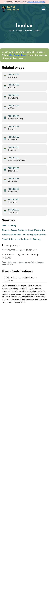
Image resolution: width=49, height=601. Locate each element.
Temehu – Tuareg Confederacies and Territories (23, 230)
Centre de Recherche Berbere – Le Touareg (21, 239)
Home (11, 30)
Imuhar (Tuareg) (9, 225)
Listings (19, 30)
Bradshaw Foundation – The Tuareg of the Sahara (24, 234)
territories (28, 30)
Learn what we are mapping (36, 2)
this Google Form (17, 55)
